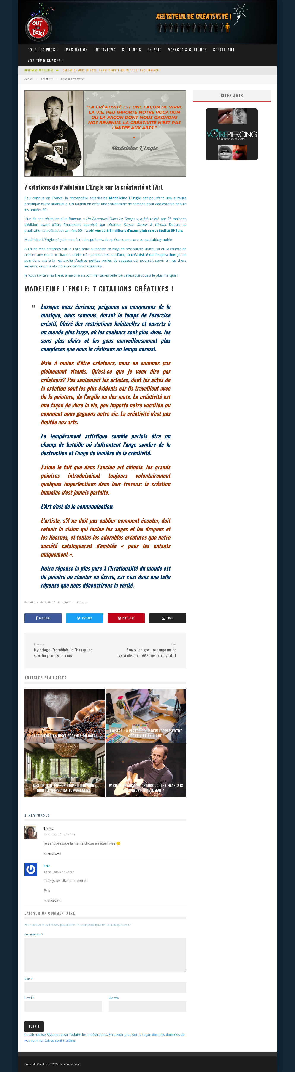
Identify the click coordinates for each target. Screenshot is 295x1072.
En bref (155, 49)
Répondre (54, 853)
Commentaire (33, 934)
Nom (28, 979)
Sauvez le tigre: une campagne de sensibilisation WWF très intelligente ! (147, 650)
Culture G (131, 49)
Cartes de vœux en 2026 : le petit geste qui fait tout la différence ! (111, 70)
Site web (114, 998)
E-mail (29, 998)
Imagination (76, 49)
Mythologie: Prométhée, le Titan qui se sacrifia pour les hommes (63, 650)
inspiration (67, 602)
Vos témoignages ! (45, 60)
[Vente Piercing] (232, 159)
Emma (49, 828)
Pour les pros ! (43, 49)
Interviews (105, 49)
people (83, 602)
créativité (48, 602)
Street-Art (224, 49)
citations (32, 602)
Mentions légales (70, 1064)
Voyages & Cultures (187, 49)
